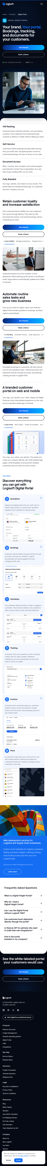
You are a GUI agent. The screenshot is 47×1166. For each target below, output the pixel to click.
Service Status (8, 1056)
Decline (8, 1160)
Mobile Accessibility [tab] (31, 425)
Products (12, 14)
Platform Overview (9, 1030)
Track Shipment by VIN (10, 1128)
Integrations (7, 1047)
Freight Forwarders (9, 1070)
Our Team (6, 1145)
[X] (13, 1010)
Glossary (5, 1111)
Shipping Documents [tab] (39, 241)
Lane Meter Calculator (10, 1114)
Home (5, 14)
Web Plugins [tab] (19, 425)
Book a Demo (23, 54)
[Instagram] (18, 1010)
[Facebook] (8, 1010)
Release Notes (8, 1060)
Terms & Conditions (9, 1093)
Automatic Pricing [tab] (21, 335)
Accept (18, 1160)
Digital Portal (7, 1040)
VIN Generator (7, 1125)
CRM (4, 1044)
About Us (6, 1138)
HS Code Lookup (8, 1121)
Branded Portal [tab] (8, 425)
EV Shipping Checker (10, 1118)
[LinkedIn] (3, 1010)
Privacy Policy (7, 1090)
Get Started (23, 47)
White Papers (7, 1107)
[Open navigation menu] (41, 4)
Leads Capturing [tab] (34, 335)
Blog (4, 1104)
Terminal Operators (9, 1074)
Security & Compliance (10, 1086)
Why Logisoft (7, 1142)
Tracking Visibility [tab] (8, 241)
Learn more (12, 871)
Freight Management (10, 1033)
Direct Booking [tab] (8, 335)
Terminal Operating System (12, 1037)
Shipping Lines (8, 1077)
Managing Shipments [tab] (23, 241)
